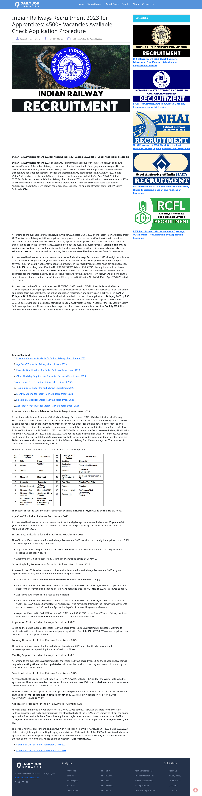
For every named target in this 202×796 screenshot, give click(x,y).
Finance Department (144, 775)
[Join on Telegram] (27, 781)
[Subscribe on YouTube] (19, 781)
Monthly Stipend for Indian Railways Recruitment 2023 (44, 393)
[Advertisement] (71, 135)
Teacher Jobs (72, 790)
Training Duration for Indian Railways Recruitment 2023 (45, 387)
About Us (173, 770)
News (136, 4)
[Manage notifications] (195, 790)
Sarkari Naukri (94, 4)
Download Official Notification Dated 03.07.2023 (41, 750)
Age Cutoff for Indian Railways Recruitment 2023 (41, 364)
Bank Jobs (71, 775)
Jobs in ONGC (107, 785)
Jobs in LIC (105, 780)
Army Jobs (71, 770)
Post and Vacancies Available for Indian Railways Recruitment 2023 (50, 358)
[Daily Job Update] (27, 4)
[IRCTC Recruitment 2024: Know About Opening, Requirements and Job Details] (161, 85)
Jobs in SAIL (106, 790)
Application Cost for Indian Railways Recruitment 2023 (44, 382)
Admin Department (143, 770)
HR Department (142, 785)
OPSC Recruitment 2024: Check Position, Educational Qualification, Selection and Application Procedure (155, 62)
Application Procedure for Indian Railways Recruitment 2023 (47, 405)
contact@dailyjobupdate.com (27, 777)
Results (126, 4)
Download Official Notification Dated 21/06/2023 (41, 744)
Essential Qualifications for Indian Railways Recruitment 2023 (48, 370)
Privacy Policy (175, 775)
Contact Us (148, 4)
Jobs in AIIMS (107, 775)
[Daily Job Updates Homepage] (28, 765)
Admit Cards (112, 4)
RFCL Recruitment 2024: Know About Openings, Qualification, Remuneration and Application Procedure (159, 234)
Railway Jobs (72, 780)
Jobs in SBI (105, 770)
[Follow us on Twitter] (23, 781)
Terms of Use (175, 780)
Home (81, 4)
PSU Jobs (71, 785)
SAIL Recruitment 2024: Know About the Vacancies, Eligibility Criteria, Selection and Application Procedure (161, 190)
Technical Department (145, 790)
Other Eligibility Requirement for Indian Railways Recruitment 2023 (51, 376)
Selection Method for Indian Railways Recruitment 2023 (45, 399)
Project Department (144, 780)
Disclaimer (173, 785)
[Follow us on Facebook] (15, 781)
